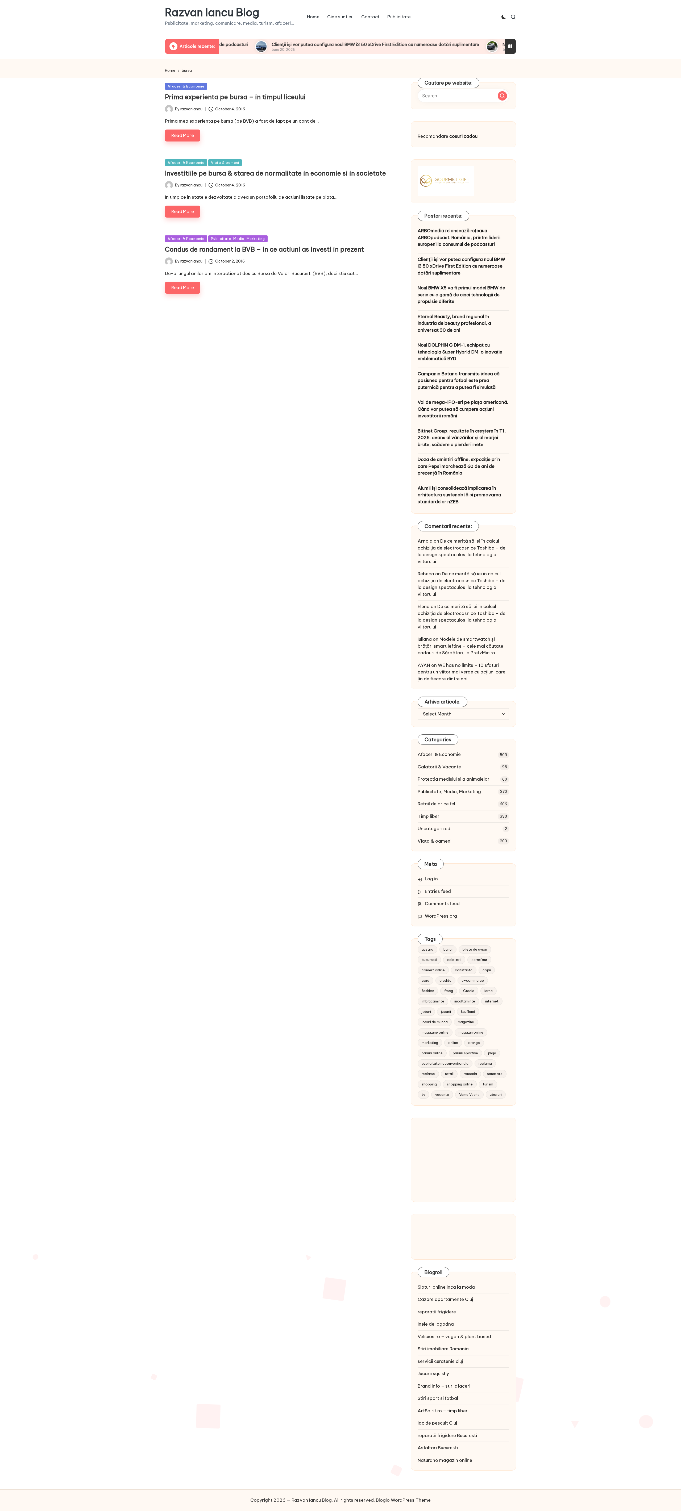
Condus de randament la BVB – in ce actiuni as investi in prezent (264, 249)
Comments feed (442, 903)
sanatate (495, 1074)
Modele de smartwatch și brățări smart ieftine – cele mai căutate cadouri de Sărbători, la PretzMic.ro (460, 646)
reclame (428, 1074)
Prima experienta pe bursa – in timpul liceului (235, 97)
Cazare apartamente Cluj (445, 1299)
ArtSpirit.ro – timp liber (443, 1411)
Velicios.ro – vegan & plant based (454, 1336)
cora (425, 980)
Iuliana (425, 639)
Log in (431, 879)
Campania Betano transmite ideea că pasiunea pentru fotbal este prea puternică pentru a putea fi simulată (459, 380)
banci (447, 949)
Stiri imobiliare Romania (443, 1349)
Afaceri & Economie (186, 86)
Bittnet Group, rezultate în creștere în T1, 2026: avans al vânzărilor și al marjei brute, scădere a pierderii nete (462, 437)
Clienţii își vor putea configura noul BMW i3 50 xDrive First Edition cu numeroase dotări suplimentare (324, 44)
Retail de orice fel (436, 804)
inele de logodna (436, 1324)
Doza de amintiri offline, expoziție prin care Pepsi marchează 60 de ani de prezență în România (459, 466)
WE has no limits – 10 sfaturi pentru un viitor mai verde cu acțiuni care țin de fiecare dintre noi (461, 672)
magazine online (435, 1032)
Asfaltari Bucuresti (438, 1448)
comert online (433, 970)
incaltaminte (464, 1001)
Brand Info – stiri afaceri (444, 1386)
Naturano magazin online (445, 1460)
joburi (426, 1011)
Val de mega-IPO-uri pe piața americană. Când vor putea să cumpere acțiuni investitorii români (463, 409)
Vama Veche (469, 1094)
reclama (485, 1063)
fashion (428, 991)
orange (474, 1042)
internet (492, 1001)
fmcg (448, 991)
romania (470, 1074)
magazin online (471, 1032)
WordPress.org (441, 916)
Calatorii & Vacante (439, 767)
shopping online (460, 1084)
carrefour (479, 960)
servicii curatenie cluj (440, 1361)
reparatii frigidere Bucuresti (447, 1435)
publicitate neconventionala (445, 1063)
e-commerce (473, 980)
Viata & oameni (225, 162)
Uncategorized (434, 828)
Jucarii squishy (433, 1373)
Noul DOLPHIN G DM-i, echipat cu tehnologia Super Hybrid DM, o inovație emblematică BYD (460, 351)
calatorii (454, 960)
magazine (466, 1022)
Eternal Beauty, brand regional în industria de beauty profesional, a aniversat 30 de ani (454, 323)
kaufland (468, 1011)
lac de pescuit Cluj (437, 1423)
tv (423, 1094)
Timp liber (428, 816)
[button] (502, 96)
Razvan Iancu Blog (212, 12)
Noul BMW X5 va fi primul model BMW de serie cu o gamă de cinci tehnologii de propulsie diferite (461, 294)
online (453, 1042)
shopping (429, 1084)
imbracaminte (433, 1001)
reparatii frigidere (437, 1312)
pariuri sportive (465, 1053)
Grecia (468, 991)
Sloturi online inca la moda (446, 1287)
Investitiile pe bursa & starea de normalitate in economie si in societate (275, 173)
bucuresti (429, 960)
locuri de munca (435, 1022)
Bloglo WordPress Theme (403, 1500)
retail (449, 1074)
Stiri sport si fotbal (438, 1398)
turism (488, 1084)
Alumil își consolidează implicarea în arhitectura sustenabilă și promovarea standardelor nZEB (459, 495)
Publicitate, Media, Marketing (238, 238)
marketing (430, 1042)
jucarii (446, 1011)
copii (487, 970)
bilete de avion (475, 949)
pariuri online (432, 1053)
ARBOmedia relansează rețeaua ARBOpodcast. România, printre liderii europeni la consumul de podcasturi (459, 237)
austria (427, 949)
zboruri (496, 1094)
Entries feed (438, 891)
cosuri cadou (463, 136)
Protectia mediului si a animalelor (453, 779)
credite (445, 980)
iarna (488, 991)
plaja (492, 1053)
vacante (442, 1094)
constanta (463, 970)
